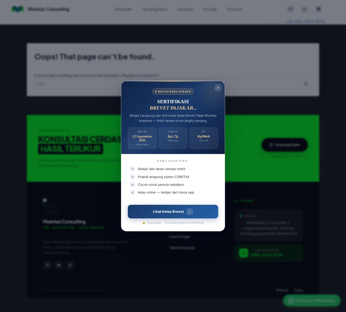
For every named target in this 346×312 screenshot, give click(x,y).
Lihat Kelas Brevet (171, 211)
